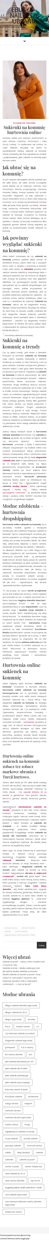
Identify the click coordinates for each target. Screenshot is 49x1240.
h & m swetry (27, 1047)
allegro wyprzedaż (13, 1019)
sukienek (7, 860)
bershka (31, 1019)
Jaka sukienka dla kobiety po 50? (19, 1061)
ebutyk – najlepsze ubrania (24, 15)
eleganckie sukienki (24, 123)
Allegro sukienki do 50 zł (16, 1012)
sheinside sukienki (28, 928)
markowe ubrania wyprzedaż (18, 1117)
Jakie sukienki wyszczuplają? (17, 1082)
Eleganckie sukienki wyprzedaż (18, 1040)
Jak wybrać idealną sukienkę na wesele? (20, 971)
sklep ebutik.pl (23, 1152)
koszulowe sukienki (13, 1096)
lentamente (33, 1096)
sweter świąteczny (33, 1166)
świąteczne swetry (13, 1211)
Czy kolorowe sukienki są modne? (20, 1033)
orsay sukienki (11, 1138)
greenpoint (10, 1047)
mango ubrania (11, 1103)
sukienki (39, 1152)
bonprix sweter (23, 1026)
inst (30, 1054)
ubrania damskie (21, 931)
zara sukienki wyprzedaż (16, 1194)
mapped (28, 1103)
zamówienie (28, 722)
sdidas (8, 1152)
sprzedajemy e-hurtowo (14, 492)
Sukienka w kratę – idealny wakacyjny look (21, 968)
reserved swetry (34, 1145)
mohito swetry (11, 1124)
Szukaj (41, 945)
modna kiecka (20, 486)
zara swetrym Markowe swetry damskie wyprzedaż (23, 1203)
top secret (35, 1180)
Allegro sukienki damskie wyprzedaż (21, 1005)
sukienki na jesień (27, 1159)
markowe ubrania (10, 928)
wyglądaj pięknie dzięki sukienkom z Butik (19, 935)
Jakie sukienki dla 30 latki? (16, 1068)
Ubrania (42, 205)
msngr (27, 1124)
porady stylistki (31, 1138)
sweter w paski (12, 1166)
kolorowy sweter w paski (16, 1089)
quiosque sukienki (13, 1145)
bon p (7, 1026)
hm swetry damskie (14, 1054)
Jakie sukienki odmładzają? (16, 1075)
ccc (37, 1026)
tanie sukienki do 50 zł (15, 1173)
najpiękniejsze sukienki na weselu (20, 1131)
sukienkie (28, 269)
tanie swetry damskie (14, 1180)
